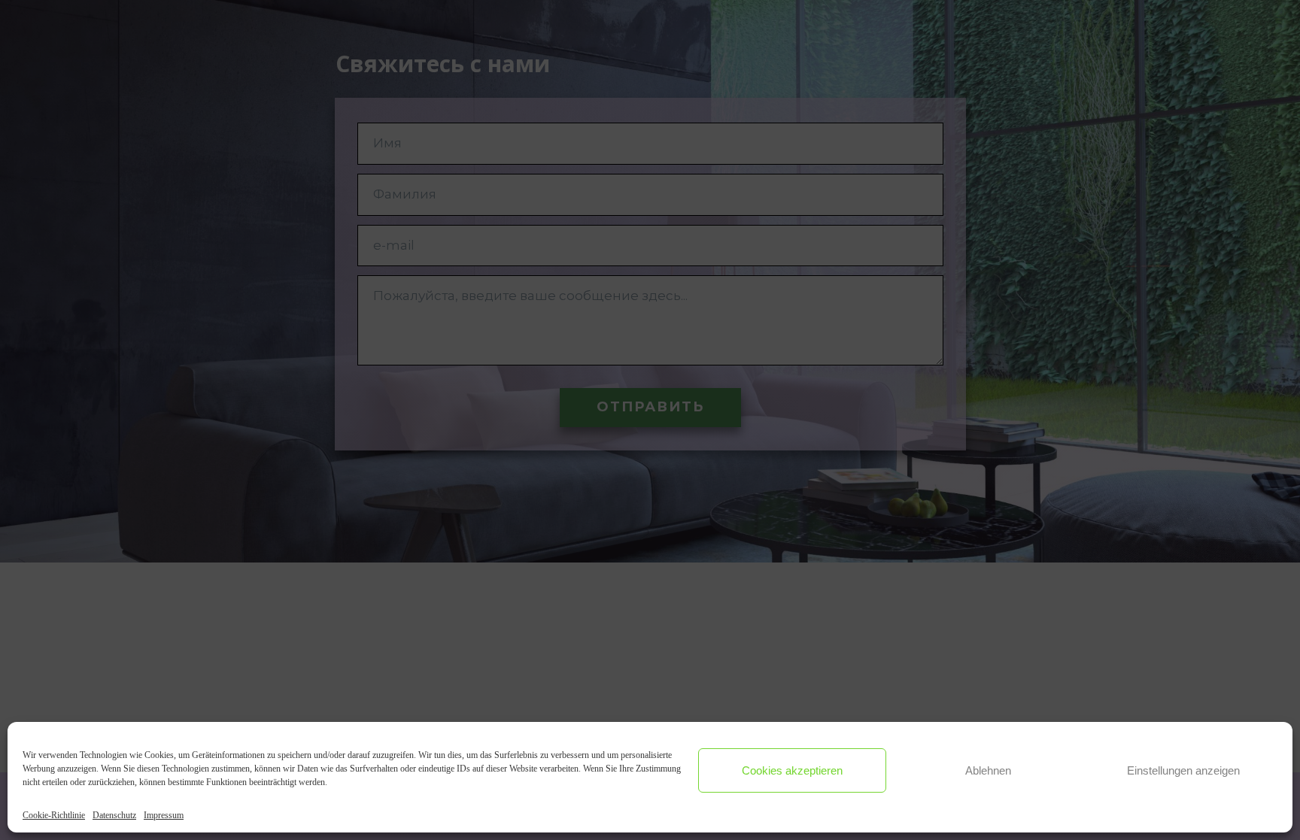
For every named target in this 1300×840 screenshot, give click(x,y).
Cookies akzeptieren (792, 770)
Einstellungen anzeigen (1183, 770)
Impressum (164, 815)
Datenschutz (114, 815)
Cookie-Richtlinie (54, 815)
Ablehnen (988, 770)
